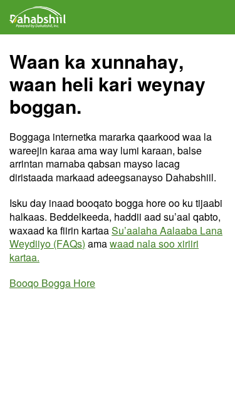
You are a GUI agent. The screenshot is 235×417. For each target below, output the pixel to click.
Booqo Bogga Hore (52, 283)
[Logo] (37, 17)
